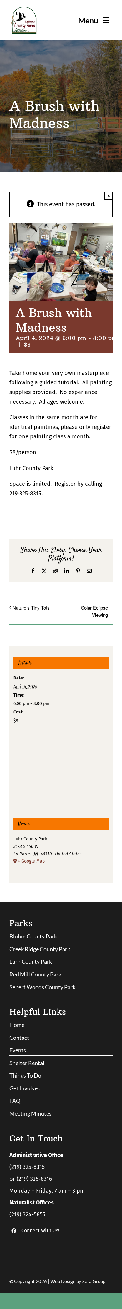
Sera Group (93, 1281)
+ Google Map (31, 861)
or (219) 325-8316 (30, 1178)
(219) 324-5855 (27, 1214)
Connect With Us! (40, 1231)
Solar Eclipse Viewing (94, 611)
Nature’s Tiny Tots (31, 607)
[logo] (23, 9)
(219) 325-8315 (27, 1167)
